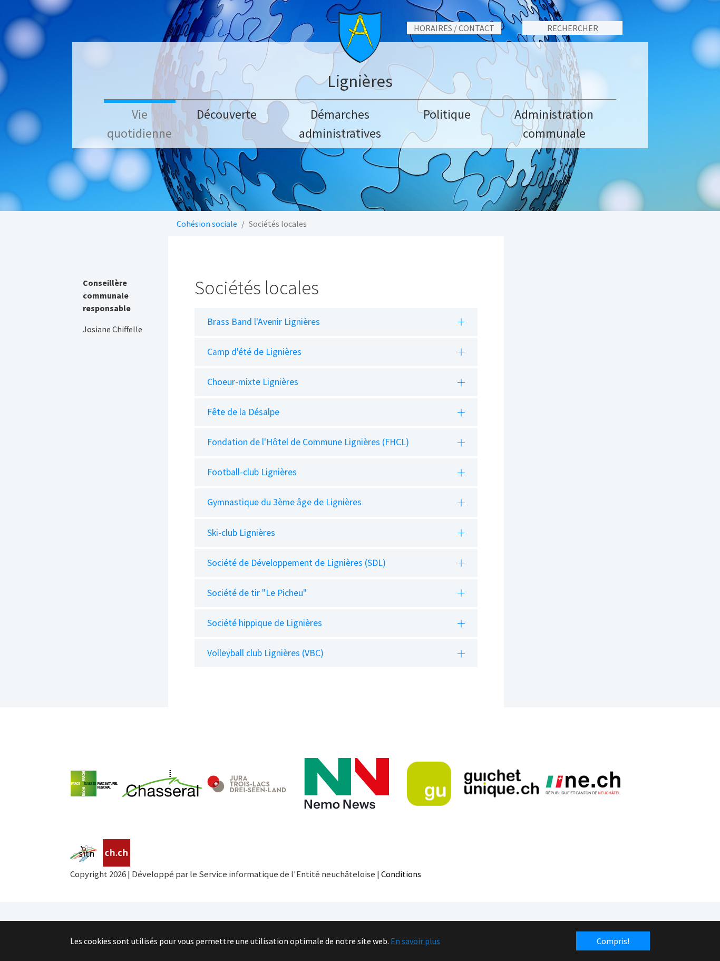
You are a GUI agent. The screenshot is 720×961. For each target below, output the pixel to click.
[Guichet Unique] (473, 784)
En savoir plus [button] (415, 941)
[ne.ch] (582, 783)
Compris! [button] (613, 941)
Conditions (401, 874)
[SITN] (83, 853)
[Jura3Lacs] (246, 783)
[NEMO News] (346, 783)
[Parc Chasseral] (136, 783)
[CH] (116, 853)
